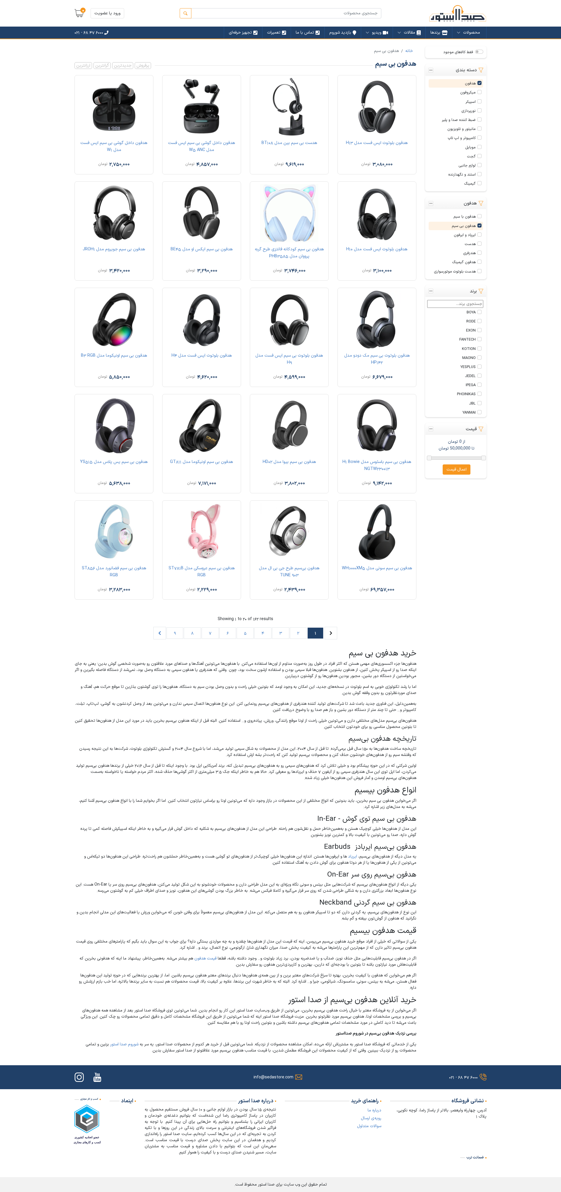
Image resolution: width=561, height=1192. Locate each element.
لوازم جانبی (467, 165)
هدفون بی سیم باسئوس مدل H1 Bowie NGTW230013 (376, 465)
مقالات (409, 33)
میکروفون (468, 92)
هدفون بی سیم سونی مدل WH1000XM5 (377, 568)
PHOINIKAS (466, 394)
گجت (471, 156)
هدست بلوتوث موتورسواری (455, 271)
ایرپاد (352, 856)
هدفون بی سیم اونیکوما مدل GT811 (201, 462)
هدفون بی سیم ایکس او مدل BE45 (202, 249)
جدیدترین (122, 66)
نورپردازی (469, 111)
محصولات (471, 33)
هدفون (470, 83)
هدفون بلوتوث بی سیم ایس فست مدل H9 (289, 359)
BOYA (471, 312)
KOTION (469, 349)
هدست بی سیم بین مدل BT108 (289, 143)
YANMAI (469, 412)
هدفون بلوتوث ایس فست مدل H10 (377, 249)
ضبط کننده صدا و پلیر (459, 120)
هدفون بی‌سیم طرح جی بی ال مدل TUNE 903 (289, 571)
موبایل (470, 147)
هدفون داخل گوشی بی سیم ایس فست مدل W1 (114, 146)
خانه (409, 51)
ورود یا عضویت (107, 13)
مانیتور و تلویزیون (461, 129)
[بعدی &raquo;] (159, 633)
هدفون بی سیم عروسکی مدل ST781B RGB (202, 571)
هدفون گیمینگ (464, 262)
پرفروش (142, 66)
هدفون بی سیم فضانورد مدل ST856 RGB (114, 571)
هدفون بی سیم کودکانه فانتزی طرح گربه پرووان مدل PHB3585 (289, 252)
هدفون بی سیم (464, 226)
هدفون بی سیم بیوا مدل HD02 (289, 462)
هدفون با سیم (464, 216)
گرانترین (102, 66)
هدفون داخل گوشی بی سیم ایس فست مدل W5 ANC (201, 146)
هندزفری (469, 253)
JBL (472, 403)
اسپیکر (470, 102)
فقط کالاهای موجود (458, 52)
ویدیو (376, 33)
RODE (471, 321)
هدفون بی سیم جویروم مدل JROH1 (114, 249)
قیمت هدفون (205, 958)
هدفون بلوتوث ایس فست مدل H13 (377, 143)
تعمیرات (273, 33)
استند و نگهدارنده (462, 174)
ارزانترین (83, 66)
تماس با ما (305, 33)
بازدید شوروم (340, 33)
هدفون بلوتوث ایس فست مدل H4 (202, 356)
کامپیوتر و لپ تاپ (462, 138)
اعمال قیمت (456, 469)
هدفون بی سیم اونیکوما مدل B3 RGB (114, 356)
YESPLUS (468, 367)
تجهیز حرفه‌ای (240, 33)
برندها (435, 33)
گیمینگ (470, 183)
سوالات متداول (369, 1126)
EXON (471, 330)
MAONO (469, 358)
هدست (470, 244)
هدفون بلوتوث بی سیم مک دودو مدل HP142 (377, 359)
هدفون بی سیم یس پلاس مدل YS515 (114, 462)
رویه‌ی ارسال (371, 1118)
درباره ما (374, 1110)
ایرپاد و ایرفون (465, 235)
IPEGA (471, 385)
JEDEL (470, 376)
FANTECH (467, 339)
